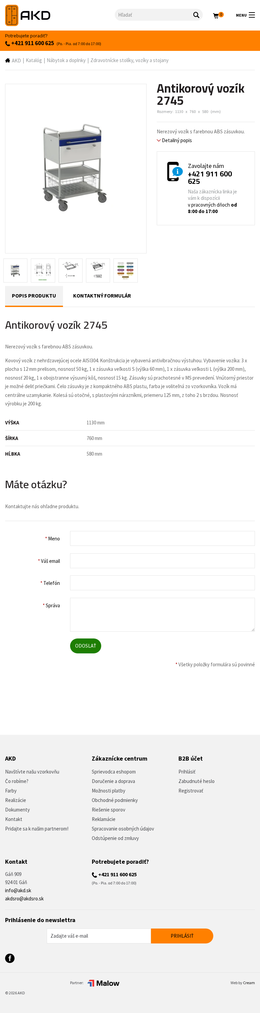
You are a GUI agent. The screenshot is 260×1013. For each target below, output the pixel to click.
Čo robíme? (16, 781)
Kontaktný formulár (102, 295)
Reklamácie (103, 819)
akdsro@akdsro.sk (24, 898)
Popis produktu (34, 295)
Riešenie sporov (108, 809)
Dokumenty (17, 809)
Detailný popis (176, 140)
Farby (11, 790)
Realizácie (15, 800)
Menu (241, 15)
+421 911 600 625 (32, 43)
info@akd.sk (18, 890)
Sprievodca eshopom (114, 771)
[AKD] (60, 15)
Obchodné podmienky (115, 800)
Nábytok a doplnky (66, 60)
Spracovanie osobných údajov (123, 828)
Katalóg (34, 60)
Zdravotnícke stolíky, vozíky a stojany (129, 60)
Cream (249, 982)
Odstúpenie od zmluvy (115, 838)
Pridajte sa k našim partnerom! (36, 828)
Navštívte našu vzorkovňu (32, 771)
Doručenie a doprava (113, 781)
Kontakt (13, 819)
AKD (16, 60)
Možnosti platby (108, 790)
